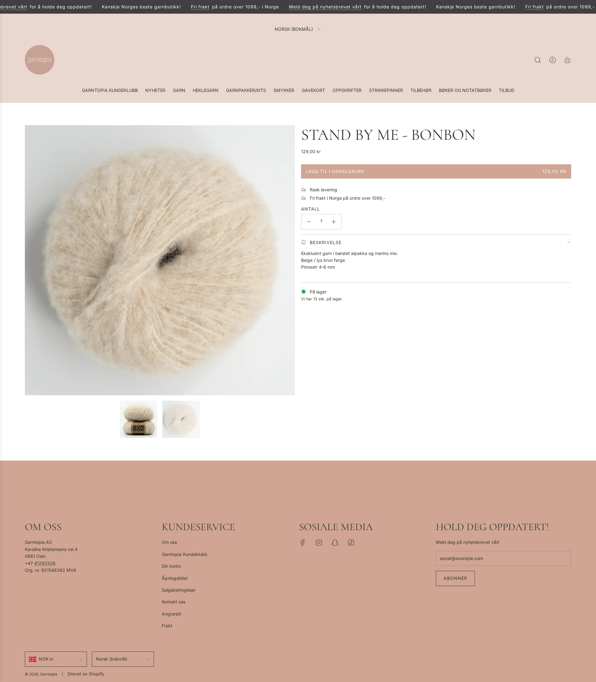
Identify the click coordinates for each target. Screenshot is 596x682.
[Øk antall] (333, 221)
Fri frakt (190, 6)
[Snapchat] (334, 542)
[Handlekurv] (567, 59)
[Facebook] (302, 542)
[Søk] (537, 59)
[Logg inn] (552, 59)
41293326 (45, 563)
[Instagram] (318, 542)
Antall (310, 208)
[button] (31, 260)
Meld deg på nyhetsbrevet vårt (315, 6)
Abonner (455, 578)
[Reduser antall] (308, 221)
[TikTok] (351, 542)
